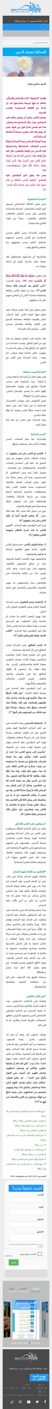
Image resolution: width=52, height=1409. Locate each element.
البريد (41, 1207)
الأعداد (35, 1288)
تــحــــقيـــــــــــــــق (26, 1394)
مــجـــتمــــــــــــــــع (11, 1394)
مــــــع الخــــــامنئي (41, 1386)
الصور (12, 1288)
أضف (13, 1262)
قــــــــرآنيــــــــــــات (11, 1387)
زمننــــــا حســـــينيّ (26, 1386)
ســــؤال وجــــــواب (41, 1393)
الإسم (40, 1194)
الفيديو (23, 1288)
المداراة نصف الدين (40, 42)
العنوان (40, 1219)
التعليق (40, 1231)
